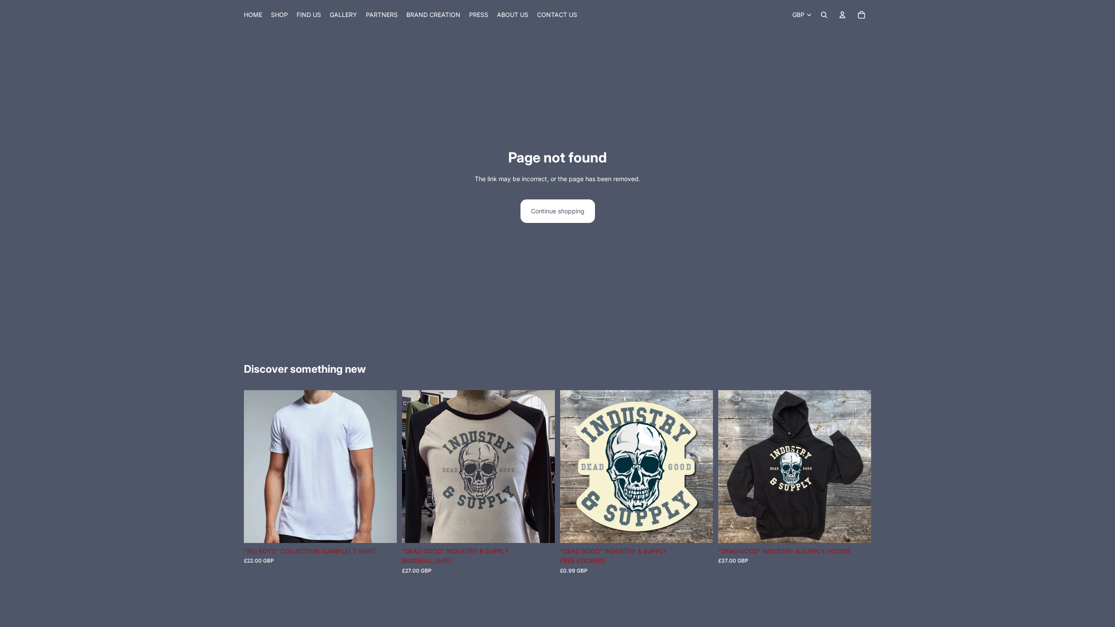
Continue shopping (558, 211)
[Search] (824, 14)
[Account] (842, 14)
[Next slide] (542, 466)
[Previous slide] (415, 466)
